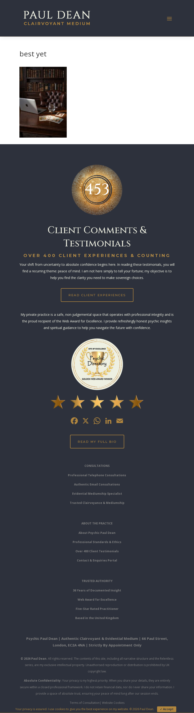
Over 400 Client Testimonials (97, 551)
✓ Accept (166, 709)
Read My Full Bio (97, 441)
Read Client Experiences (97, 295)
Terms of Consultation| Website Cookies (97, 703)
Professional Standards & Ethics (97, 542)
